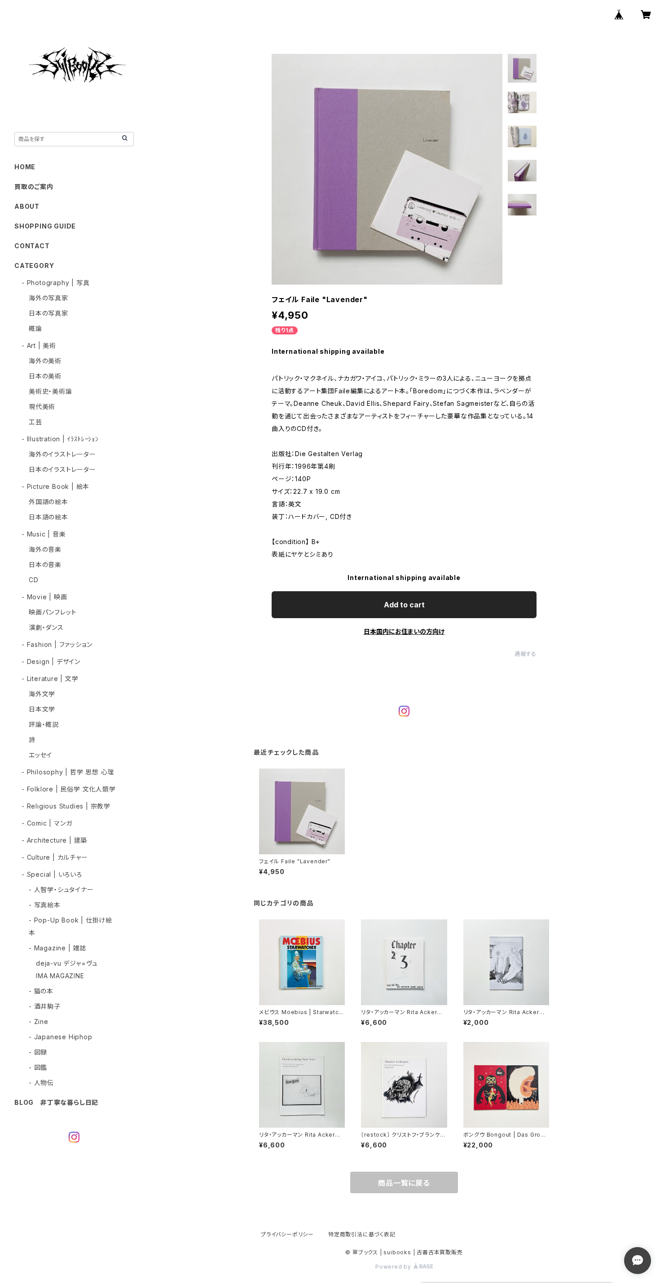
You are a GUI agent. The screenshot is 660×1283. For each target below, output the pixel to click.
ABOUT (27, 206)
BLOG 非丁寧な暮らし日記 (56, 1102)
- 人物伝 (41, 1082)
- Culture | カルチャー (55, 857)
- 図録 (38, 1052)
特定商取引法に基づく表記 (362, 1234)
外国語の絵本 (48, 501)
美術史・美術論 (50, 391)
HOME (24, 167)
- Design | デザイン (51, 661)
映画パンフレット (52, 612)
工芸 (35, 422)
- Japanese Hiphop (60, 1037)
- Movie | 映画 (44, 597)
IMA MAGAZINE (60, 976)
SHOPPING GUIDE (45, 226)
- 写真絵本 (45, 905)
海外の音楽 (45, 549)
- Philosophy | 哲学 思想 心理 (68, 772)
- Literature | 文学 (50, 678)
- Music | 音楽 (44, 534)
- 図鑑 (38, 1067)
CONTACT (32, 246)
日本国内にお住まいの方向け (404, 631)
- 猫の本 (41, 991)
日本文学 (42, 709)
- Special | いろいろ (52, 874)
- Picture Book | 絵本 (55, 486)
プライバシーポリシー (287, 1234)
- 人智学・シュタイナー (61, 889)
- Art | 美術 (39, 345)
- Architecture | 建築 (54, 840)
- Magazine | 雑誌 (57, 948)
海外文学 (42, 694)
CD (34, 580)
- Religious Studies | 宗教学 (66, 806)
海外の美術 (45, 361)
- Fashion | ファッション (57, 644)
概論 (35, 328)
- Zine (38, 1021)
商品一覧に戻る (404, 1182)
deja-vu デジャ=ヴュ (67, 963)
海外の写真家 (48, 298)
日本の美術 (45, 376)
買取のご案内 (33, 186)
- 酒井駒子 (45, 1006)
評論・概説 (44, 724)
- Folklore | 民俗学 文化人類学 (69, 789)
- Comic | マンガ (47, 823)
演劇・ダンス (46, 627)
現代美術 (42, 406)
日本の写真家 (48, 313)
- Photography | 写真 (55, 282)
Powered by (394, 1266)
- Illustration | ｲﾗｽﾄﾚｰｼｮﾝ (60, 439)
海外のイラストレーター (62, 454)
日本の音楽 (45, 564)
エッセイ (40, 755)
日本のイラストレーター (62, 469)
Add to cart (404, 604)
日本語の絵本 (48, 517)
